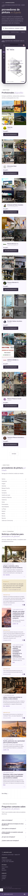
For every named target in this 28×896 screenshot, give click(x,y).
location (14, 623)
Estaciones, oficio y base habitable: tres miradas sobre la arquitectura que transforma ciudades (13, 776)
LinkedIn (3, 878)
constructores (15, 32)
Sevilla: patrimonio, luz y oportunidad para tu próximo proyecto (14, 741)
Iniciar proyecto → (8, 37)
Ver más (14, 453)
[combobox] (15, 28)
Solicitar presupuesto (11, 134)
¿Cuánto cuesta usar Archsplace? (10, 840)
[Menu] (24, 894)
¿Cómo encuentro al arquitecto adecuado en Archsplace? (12, 832)
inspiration (8, 574)
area (4, 574)
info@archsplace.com (6, 860)
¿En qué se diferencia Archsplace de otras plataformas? (12, 824)
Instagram (4, 875)
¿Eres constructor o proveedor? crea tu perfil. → (13, 41)
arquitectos (6, 32)
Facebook (4, 877)
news (14, 662)
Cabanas (23, 32)
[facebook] (22, 604)
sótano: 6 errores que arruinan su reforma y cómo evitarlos (12, 698)
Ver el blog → (5, 793)
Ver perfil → (6, 131)
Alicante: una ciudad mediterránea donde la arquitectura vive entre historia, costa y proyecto (18, 615)
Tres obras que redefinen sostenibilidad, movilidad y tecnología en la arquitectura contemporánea (17, 651)
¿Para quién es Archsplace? (9, 828)
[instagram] (24, 604)
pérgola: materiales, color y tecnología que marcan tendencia (12, 566)
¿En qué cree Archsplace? (8, 837)
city (17, 623)
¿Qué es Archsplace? (7, 820)
